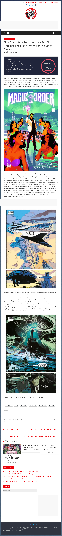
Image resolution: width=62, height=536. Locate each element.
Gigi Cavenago (26, 419)
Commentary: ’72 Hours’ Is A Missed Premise (14, 479)
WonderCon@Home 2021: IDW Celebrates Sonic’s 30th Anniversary (49, 448)
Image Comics (33, 419)
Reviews (12, 39)
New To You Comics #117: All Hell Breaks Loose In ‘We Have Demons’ (34, 436)
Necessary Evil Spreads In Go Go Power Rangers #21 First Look (31, 447)
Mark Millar (39, 419)
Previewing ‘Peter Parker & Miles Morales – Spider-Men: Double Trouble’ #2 (12, 457)
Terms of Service (55, 527)
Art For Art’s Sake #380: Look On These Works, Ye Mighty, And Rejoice (21, 474)
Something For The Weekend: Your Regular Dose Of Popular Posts (20, 471)
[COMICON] (31, 8)
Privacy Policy (47, 527)
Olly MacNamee (16, 419)
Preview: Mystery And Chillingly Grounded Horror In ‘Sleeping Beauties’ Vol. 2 (30, 429)
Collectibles (26, 527)
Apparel (36, 527)
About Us (41, 527)
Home (13, 527)
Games (31, 527)
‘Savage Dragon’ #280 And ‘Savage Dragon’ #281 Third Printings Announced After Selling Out (27, 476)
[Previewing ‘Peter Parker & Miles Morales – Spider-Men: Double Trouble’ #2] (12, 445)
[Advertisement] (48, 505)
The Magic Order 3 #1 (48, 419)
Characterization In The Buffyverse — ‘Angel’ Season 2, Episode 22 (43, 2)
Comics (6, 39)
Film (21, 527)
